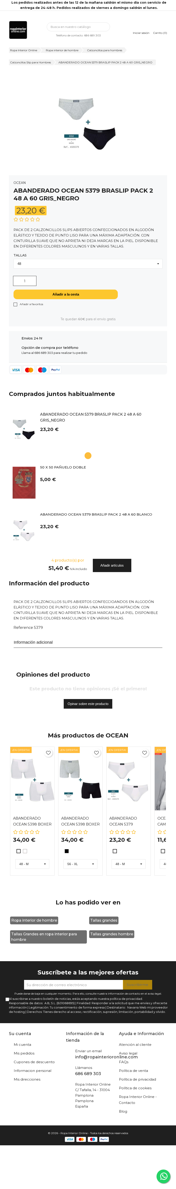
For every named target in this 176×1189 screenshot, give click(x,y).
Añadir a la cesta (65, 294)
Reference (23, 627)
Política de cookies (135, 1088)
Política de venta (133, 1070)
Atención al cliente (135, 1044)
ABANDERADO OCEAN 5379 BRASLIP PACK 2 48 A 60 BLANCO (96, 514)
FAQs (123, 1062)
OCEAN (20, 183)
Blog (123, 1111)
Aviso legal (128, 1053)
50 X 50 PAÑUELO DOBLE (63, 467)
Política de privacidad (137, 1079)
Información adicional (33, 642)
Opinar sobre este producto (88, 704)
